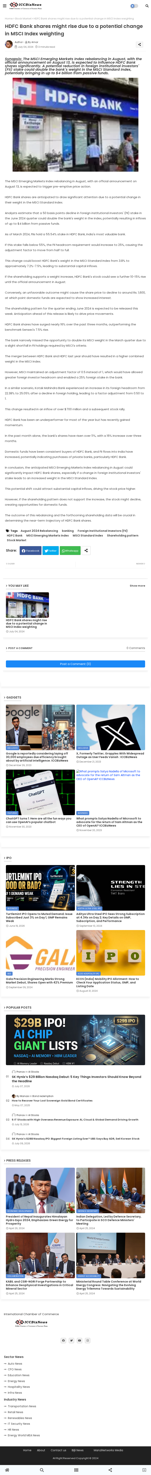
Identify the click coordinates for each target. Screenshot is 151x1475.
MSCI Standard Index (88, 535)
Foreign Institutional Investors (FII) (103, 531)
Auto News (15, 1364)
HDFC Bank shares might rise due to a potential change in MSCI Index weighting (26, 624)
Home (9, 18)
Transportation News (22, 1406)
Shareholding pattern (122, 535)
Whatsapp (71, 551)
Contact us (58, 1450)
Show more (137, 586)
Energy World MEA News (24, 1435)
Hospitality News (19, 1387)
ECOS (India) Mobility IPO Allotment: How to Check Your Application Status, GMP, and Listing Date (107, 982)
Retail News (15, 1412)
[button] (147, 6)
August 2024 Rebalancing (39, 531)
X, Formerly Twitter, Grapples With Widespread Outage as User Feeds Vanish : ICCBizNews (110, 755)
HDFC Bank (14, 535)
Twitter (52, 551)
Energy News (16, 1381)
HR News (13, 1430)
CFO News (15, 1369)
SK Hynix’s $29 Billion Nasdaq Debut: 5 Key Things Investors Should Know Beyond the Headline (76, 1079)
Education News (18, 1375)
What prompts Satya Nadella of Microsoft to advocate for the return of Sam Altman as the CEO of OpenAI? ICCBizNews (109, 822)
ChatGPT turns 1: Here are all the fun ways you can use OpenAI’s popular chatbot (38, 820)
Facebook (32, 551)
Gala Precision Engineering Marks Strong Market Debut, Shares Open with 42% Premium (39, 980)
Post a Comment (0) (75, 664)
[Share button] (86, 550)
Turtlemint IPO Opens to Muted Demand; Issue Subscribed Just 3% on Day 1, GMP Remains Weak (39, 917)
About (41, 1450)
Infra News (15, 1393)
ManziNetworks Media (108, 1450)
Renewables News (20, 1418)
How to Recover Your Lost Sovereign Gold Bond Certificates (52, 1100)
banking (68, 531)
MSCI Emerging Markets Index (47, 535)
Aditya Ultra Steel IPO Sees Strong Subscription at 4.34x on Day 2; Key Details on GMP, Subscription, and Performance (110, 917)
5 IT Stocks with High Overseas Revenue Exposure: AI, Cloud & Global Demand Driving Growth (75, 1120)
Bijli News (78, 1450)
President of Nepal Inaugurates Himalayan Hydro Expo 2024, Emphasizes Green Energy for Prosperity (39, 1220)
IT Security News (19, 1424)
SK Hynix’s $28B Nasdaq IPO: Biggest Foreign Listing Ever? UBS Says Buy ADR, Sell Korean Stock (76, 1139)
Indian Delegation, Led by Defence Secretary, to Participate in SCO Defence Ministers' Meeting (108, 1220)
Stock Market (23, 18)
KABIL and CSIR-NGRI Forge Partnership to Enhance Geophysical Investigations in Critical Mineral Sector (39, 1285)
